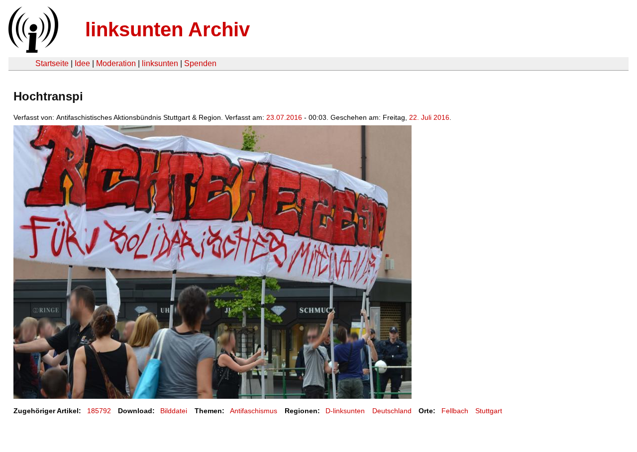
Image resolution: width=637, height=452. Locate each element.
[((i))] (32, 50)
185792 (99, 411)
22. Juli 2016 (429, 117)
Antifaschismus (253, 411)
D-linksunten (345, 411)
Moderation (116, 63)
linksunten (160, 63)
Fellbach (454, 411)
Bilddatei (173, 411)
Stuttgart (488, 411)
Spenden (200, 63)
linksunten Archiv (167, 29)
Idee (82, 63)
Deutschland (392, 411)
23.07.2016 (284, 117)
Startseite (52, 63)
